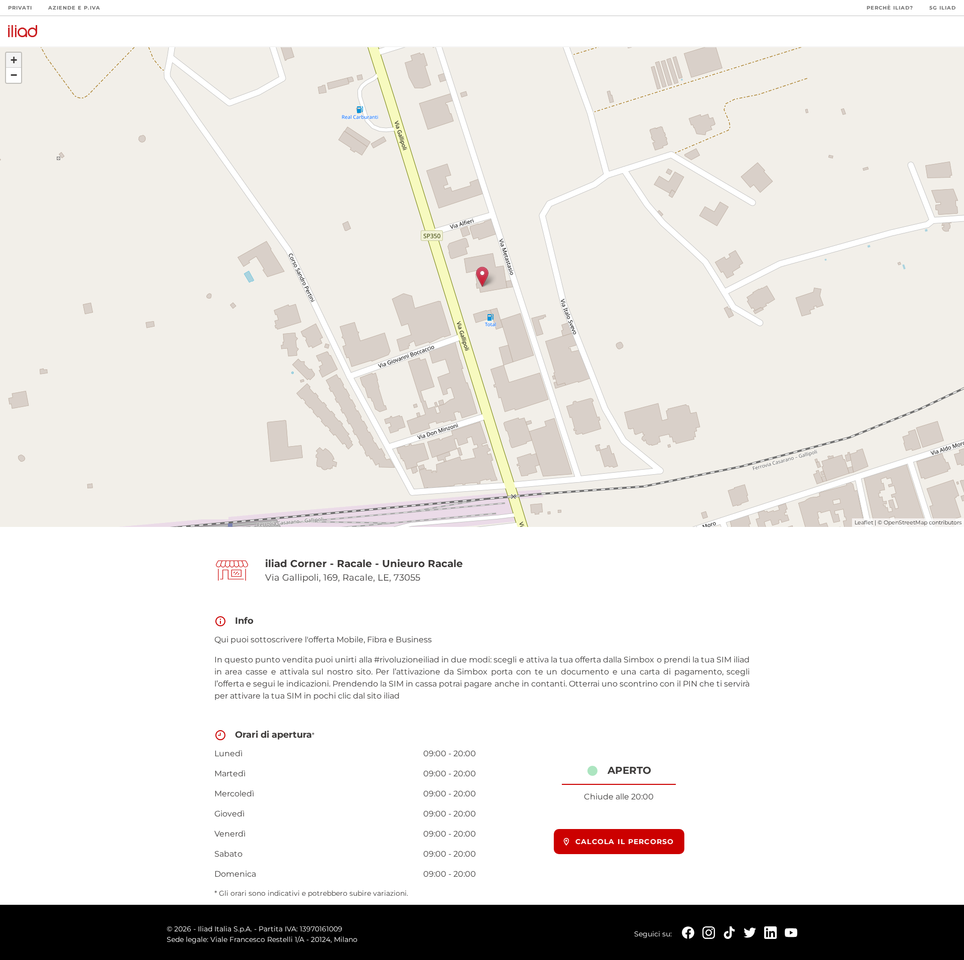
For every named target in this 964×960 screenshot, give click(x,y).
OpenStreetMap (905, 522)
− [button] (14, 75)
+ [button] (14, 60)
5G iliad (942, 8)
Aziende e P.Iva (74, 8)
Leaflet (864, 522)
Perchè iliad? (890, 8)
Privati (20, 8)
